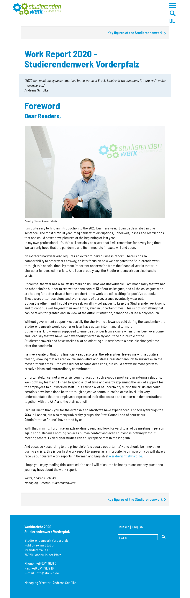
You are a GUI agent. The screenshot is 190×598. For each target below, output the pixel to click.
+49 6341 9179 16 (43, 568)
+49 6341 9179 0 (46, 563)
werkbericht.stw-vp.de (125, 456)
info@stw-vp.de (47, 573)
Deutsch (124, 527)
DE (172, 20)
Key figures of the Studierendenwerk (135, 33)
